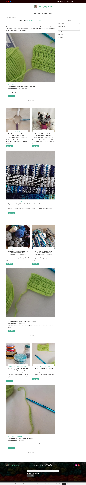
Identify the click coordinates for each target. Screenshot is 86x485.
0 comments (31, 100)
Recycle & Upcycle (38, 10)
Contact (50, 13)
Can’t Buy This (46, 10)
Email (28, 468)
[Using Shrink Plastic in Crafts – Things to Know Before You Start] (43, 120)
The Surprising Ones (28, 10)
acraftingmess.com (13, 88)
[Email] (10, 1)
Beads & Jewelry (69, 29)
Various (69, 34)
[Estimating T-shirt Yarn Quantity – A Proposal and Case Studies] (18, 237)
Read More (69, 483)
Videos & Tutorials (54, 10)
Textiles (69, 37)
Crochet (69, 31)
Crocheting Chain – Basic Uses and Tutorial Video (21, 438)
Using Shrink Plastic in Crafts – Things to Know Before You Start (43, 134)
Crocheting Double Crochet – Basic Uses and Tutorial (22, 86)
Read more (11, 95)
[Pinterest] (6, 1)
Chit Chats (20, 10)
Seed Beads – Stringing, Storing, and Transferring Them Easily (18, 369)
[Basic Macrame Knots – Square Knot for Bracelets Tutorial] (18, 120)
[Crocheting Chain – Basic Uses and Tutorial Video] (30, 409)
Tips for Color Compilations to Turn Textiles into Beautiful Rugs (25, 204)
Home (35, 13)
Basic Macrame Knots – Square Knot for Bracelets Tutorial (18, 134)
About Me (44, 13)
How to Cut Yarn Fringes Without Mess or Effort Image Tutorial (43, 251)
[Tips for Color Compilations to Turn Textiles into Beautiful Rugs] (30, 175)
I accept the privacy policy (34, 473)
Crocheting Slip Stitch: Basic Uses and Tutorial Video (43, 369)
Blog (39, 13)
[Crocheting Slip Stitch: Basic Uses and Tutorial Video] (43, 354)
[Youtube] (8, 1)
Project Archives (63, 10)
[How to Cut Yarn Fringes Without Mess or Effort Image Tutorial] (43, 237)
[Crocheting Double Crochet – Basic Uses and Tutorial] (30, 57)
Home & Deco (69, 26)
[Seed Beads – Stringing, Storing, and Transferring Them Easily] (18, 354)
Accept (64, 483)
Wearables (69, 23)
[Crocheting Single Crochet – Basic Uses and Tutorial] (30, 292)
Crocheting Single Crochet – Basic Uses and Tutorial (22, 321)
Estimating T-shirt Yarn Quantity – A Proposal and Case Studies (18, 251)
